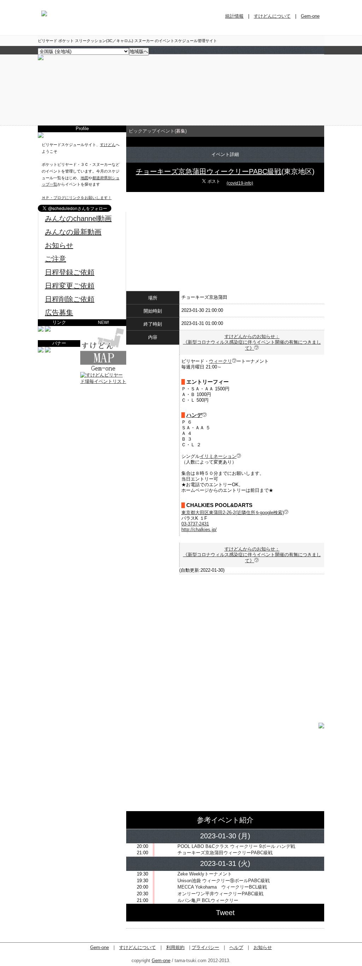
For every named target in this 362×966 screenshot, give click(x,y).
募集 (180, 131)
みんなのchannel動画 (78, 218)
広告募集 (59, 312)
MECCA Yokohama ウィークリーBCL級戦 (222, 887)
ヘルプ (236, 947)
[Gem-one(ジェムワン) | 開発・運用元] (40, 330)
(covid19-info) (240, 183)
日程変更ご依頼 (69, 286)
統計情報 (234, 16)
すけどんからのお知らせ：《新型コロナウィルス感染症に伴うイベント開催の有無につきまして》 (252, 342)
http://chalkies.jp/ (199, 529)
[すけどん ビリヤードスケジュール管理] (40, 58)
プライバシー (205, 947)
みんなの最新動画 (73, 232)
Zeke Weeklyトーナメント (204, 874)
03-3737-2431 (195, 523)
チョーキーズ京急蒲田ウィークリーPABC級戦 (208, 171)
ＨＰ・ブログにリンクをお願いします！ (77, 198)
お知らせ (59, 245)
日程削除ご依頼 (69, 299)
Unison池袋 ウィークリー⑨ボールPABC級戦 (223, 880)
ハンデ (194, 415)
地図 (84, 178)
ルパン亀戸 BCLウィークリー (207, 900)
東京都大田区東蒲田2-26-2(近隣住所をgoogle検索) (232, 512)
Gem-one (310, 16)
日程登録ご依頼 (69, 272)
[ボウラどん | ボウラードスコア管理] (48, 330)
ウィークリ (220, 361)
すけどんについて (272, 16)
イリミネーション (218, 456)
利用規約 (175, 947)
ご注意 (55, 259)
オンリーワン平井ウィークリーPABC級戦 (220, 893)
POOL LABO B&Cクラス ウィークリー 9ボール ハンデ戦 (236, 846)
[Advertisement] (82, 429)
